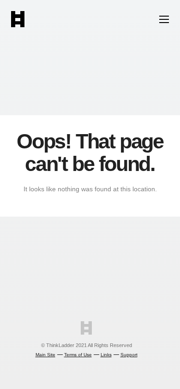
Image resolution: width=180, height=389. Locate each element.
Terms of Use (78, 354)
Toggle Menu (164, 19)
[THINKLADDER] (17, 25)
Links (106, 354)
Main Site (45, 354)
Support (129, 354)
